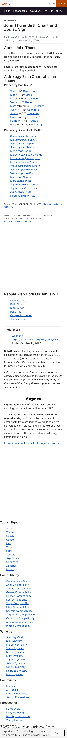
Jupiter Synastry (16, 659)
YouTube (57, 443)
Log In (51, 3)
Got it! (58, 733)
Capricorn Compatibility (20, 618)
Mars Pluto (20, 180)
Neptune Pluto (23, 195)
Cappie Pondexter (21, 315)
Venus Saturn (25, 165)
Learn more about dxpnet (19, 443)
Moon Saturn (20, 150)
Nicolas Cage (18, 300)
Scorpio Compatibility (19, 610)
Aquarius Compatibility (19, 622)
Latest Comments (16, 693)
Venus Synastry (15, 648)
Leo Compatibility (16, 599)
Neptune (15, 120)
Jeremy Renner (19, 319)
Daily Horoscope (16, 712)
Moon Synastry (15, 652)
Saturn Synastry (15, 663)
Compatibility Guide (18, 581)
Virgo (29, 94)
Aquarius (11, 565)
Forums (10, 686)
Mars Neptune (21, 177)
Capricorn (29, 91)
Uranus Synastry (16, 667)
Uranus (14, 117)
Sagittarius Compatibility (21, 614)
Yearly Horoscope (16, 720)
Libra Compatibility (17, 607)
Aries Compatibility (17, 584)
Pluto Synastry (14, 674)
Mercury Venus (26, 154)
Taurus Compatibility (18, 588)
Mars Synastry (14, 655)
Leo (43, 117)
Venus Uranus (24, 169)
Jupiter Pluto (20, 191)
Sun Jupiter (22, 143)
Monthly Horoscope (18, 716)
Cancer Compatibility (18, 595)
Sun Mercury (23, 136)
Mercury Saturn (24, 162)
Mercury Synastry (16, 644)
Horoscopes (13, 708)
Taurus (10, 532)
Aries (9, 528)
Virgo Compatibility (17, 603)
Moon (13, 94)
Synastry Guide (15, 637)
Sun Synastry (14, 640)
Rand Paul (16, 311)
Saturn (14, 113)
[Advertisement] (33, 259)
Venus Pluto (22, 173)
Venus (13, 102)
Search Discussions (17, 697)
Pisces (28, 102)
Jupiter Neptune (24, 188)
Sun (12, 91)
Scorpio (33, 120)
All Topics (12, 689)
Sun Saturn (22, 147)
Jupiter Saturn (24, 184)
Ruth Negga (17, 307)
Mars (13, 105)
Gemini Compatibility (18, 592)
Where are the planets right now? (18, 221)
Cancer (41, 105)
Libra (9, 550)
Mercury (15, 98)
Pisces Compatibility (18, 625)
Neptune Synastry (16, 670)
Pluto (13, 124)
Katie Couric (17, 304)
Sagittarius (12, 558)
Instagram (43, 443)
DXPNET (7, 3)
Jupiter (14, 109)
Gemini (10, 535)
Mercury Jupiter (25, 158)
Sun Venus (23, 139)
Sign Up (61, 3)
